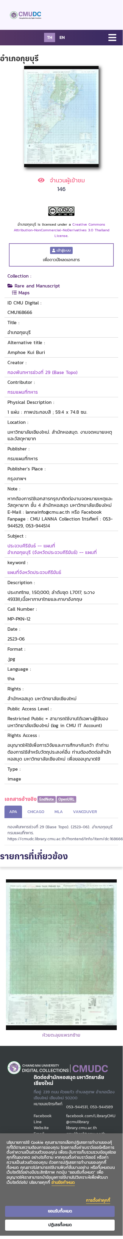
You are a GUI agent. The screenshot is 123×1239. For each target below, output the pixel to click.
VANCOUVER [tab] (85, 812)
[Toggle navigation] (112, 38)
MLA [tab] (59, 812)
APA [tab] (13, 812)
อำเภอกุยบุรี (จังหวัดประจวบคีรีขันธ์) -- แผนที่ (52, 552)
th (49, 37)
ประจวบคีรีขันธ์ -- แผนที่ (31, 545)
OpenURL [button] (66, 799)
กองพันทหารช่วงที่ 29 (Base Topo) (42, 372)
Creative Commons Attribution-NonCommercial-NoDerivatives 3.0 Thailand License (61, 229)
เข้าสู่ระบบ (63, 250)
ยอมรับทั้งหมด (60, 1211)
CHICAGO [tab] (35, 812)
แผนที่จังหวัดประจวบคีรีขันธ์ (34, 572)
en (62, 37)
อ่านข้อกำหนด (63, 1182)
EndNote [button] (46, 799)
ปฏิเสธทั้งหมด (60, 1225)
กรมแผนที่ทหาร (22, 391)
